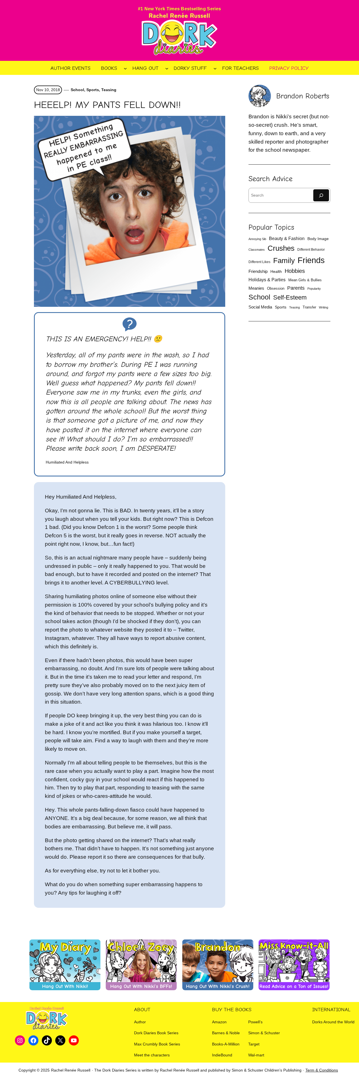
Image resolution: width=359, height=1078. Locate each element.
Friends (311, 260)
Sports (92, 89)
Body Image (318, 239)
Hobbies (295, 271)
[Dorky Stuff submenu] (215, 68)
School (77, 89)
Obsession (275, 288)
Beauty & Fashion (287, 238)
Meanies (256, 288)
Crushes (281, 248)
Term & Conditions (321, 1070)
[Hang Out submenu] (167, 68)
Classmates (256, 249)
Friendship (258, 271)
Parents (296, 288)
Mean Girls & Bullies (305, 280)
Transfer (309, 307)
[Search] (321, 195)
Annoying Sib (257, 239)
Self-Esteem (290, 297)
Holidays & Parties (267, 279)
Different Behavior (311, 250)
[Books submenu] (125, 68)
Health (276, 271)
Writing (323, 307)
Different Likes (259, 262)
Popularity (314, 288)
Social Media (260, 307)
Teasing (108, 89)
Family (284, 260)
